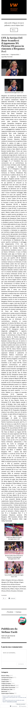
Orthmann (23, 588)
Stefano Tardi (4, 54)
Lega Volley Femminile (6, 56)
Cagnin (21, 582)
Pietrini (9, 591)
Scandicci (14, 591)
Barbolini (21, 580)
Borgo (12, 582)
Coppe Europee (6, 683)
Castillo (4, 584)
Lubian (24, 586)
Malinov (13, 588)
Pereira (4, 591)
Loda (20, 586)
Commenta (21, 664)
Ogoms (18, 588)
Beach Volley (5, 675)
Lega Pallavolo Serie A (8, 685)
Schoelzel (20, 591)
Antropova (15, 580)
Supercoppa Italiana (7, 693)
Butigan (17, 582)
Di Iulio (13, 584)
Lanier (10, 586)
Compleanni (5, 679)
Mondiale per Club (6, 689)
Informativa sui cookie (12, 701)
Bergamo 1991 (5, 582)
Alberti (4, 580)
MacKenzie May (6, 588)
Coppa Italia (5, 681)
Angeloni (9, 580)
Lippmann (15, 586)
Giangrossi (4, 586)
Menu (13, 30)
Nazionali (4, 691)
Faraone (18, 584)
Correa (8, 584)
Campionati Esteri (7, 677)
